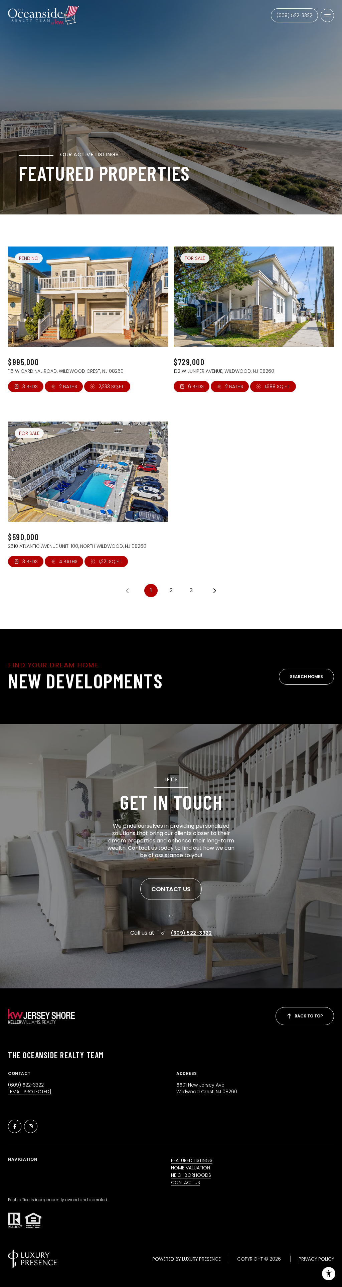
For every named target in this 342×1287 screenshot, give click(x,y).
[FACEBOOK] (14, 1126)
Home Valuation (190, 1167)
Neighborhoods (191, 1175)
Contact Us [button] (185, 1182)
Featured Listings (191, 1160)
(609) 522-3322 (294, 15)
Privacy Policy (316, 1259)
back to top (309, 1016)
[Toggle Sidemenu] (327, 15)
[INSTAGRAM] (30, 1126)
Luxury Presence (201, 1259)
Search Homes (306, 676)
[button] (171, 889)
